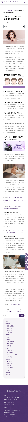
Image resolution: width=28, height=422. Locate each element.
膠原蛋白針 (10, 370)
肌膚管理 (8, 339)
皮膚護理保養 (10, 341)
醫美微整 (8, 359)
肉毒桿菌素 (10, 368)
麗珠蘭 (9, 346)
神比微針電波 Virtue (12, 326)
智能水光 (9, 363)
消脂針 (9, 337)
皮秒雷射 (9, 357)
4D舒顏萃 (9, 361)
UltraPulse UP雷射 (12, 354)
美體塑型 (8, 335)
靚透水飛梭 (10, 343)
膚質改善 (8, 348)
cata (7, 321)
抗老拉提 (8, 324)
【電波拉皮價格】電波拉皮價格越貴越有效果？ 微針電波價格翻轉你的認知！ (13, 200)
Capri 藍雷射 (10, 350)
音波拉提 (9, 332)
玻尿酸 (9, 366)
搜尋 (22, 315)
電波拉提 (9, 330)
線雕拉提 (9, 328)
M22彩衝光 (10, 352)
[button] (23, 26)
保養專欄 (10, 10)
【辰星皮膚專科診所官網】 (15, 304)
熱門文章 (8, 374)
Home (5, 10)
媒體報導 (8, 372)
